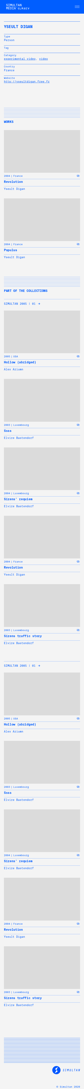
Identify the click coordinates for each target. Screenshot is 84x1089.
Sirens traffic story (23, 636)
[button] (77, 7)
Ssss (8, 431)
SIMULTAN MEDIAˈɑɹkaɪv (17, 6)
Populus (10, 250)
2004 (7, 176)
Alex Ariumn (13, 369)
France (18, 176)
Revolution (13, 182)
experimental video (20, 59)
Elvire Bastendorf (19, 438)
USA (15, 356)
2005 (7, 356)
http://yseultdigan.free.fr (27, 81)
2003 (7, 425)
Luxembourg (21, 425)
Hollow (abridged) (20, 362)
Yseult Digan (14, 189)
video (43, 59)
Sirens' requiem (18, 499)
